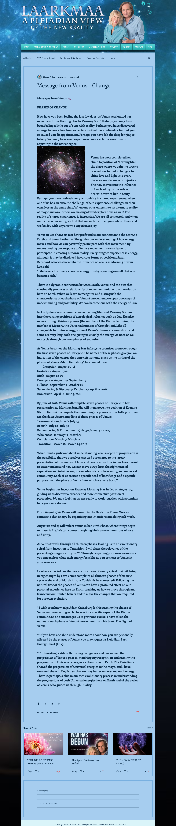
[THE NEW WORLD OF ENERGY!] (132, 744)
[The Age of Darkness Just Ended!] (88, 744)
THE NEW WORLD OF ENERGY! (128, 761)
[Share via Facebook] (38, 703)
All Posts (27, 58)
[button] (150, 12)
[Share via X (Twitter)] (45, 703)
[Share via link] (58, 703)
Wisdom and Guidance (70, 58)
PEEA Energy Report (46, 58)
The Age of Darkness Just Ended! (85, 761)
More (113, 58)
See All (150, 727)
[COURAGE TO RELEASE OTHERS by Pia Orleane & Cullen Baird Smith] (43, 744)
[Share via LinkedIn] (52, 703)
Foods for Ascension (96, 58)
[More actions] (137, 77)
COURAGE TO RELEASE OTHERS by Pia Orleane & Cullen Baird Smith (41, 761)
